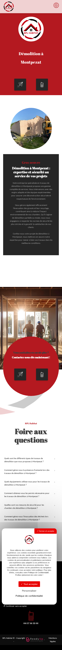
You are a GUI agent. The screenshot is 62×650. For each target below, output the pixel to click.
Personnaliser (29, 590)
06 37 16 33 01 (31, 623)
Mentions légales (53, 639)
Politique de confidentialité (29, 595)
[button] (20, 85)
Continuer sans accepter (16, 606)
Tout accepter (30, 584)
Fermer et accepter (46, 531)
